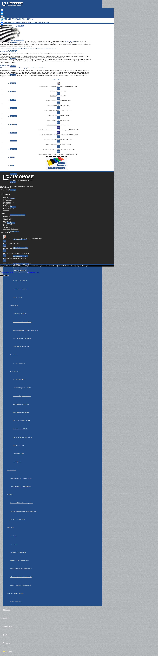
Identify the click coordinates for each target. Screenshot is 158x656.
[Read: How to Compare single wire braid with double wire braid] (58, 152)
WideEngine (85, 266)
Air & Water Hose (8, 222)
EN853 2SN (53, 91)
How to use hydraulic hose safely (16, 18)
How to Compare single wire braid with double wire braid (53, 154)
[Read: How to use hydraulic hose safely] (58, 109)
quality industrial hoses (53, 115)
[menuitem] (52, 313)
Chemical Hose (7, 219)
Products (5, 199)
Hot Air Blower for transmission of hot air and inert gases (53, 130)
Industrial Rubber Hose (64, 266)
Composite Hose (11, 470)
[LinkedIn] (2, 20)
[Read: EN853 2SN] (58, 89)
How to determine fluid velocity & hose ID (53, 149)
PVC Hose (9, 494)
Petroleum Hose (7, 218)
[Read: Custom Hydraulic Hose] (58, 118)
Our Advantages (7, 200)
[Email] (2, 16)
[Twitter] (2, 13)
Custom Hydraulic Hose (53, 120)
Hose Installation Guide (53, 105)
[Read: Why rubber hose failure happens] (58, 138)
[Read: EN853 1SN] (58, 94)
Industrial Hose (53, 266)
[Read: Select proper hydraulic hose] (58, 143)
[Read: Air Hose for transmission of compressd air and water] (58, 133)
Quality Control (7, 203)
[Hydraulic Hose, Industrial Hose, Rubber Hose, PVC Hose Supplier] (12, 8)
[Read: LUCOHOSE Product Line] (58, 123)
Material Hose (7, 221)
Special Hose (10, 527)
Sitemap (73, 266)
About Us (5, 197)
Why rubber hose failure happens (53, 139)
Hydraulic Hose (7, 216)
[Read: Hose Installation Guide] (58, 104)
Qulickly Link (6, 207)
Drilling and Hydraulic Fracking (15, 593)
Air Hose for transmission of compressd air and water (53, 134)
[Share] (2, 23)
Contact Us (6, 210)
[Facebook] (2, 10)
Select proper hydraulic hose (53, 144)
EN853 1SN (53, 96)
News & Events (7, 205)
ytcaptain (78, 266)
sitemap (37, 266)
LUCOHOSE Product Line (53, 125)
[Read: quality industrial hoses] (58, 114)
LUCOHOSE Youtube (8, 208)
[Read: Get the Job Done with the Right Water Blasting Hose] (58, 84)
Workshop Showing (8, 202)
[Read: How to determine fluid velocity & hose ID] (58, 147)
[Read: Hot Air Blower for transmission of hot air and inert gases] (58, 128)
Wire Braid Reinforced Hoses (53, 101)
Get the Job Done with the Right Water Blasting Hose (53, 86)
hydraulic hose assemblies (72, 41)
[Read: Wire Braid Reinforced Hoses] (58, 99)
